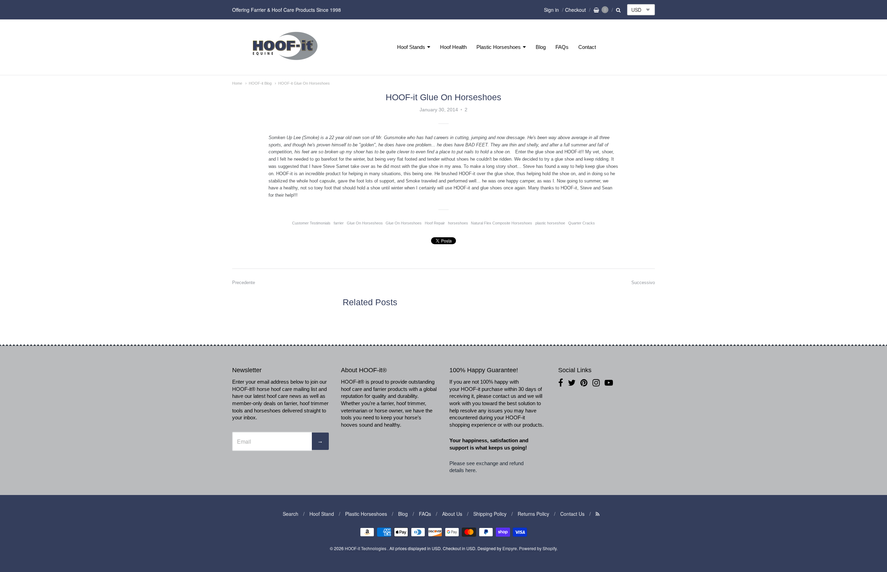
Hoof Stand (321, 513)
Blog (541, 47)
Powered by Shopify (537, 548)
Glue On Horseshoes (404, 223)
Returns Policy (533, 513)
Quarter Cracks (581, 223)
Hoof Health (453, 47)
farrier (339, 223)
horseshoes (458, 223)
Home (237, 83)
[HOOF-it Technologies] (285, 62)
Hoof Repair (435, 223)
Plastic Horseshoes (498, 47)
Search (290, 513)
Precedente (243, 282)
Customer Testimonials (311, 223)
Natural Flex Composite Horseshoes (501, 223)
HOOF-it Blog (260, 83)
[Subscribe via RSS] (597, 513)
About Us (452, 513)
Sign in (551, 9)
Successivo (643, 282)
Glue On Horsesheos (365, 223)
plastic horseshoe (550, 223)
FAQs (562, 47)
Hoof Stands (411, 47)
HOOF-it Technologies (366, 548)
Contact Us (572, 513)
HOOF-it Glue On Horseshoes (304, 83)
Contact (587, 47)
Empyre (509, 548)
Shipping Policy (490, 513)
